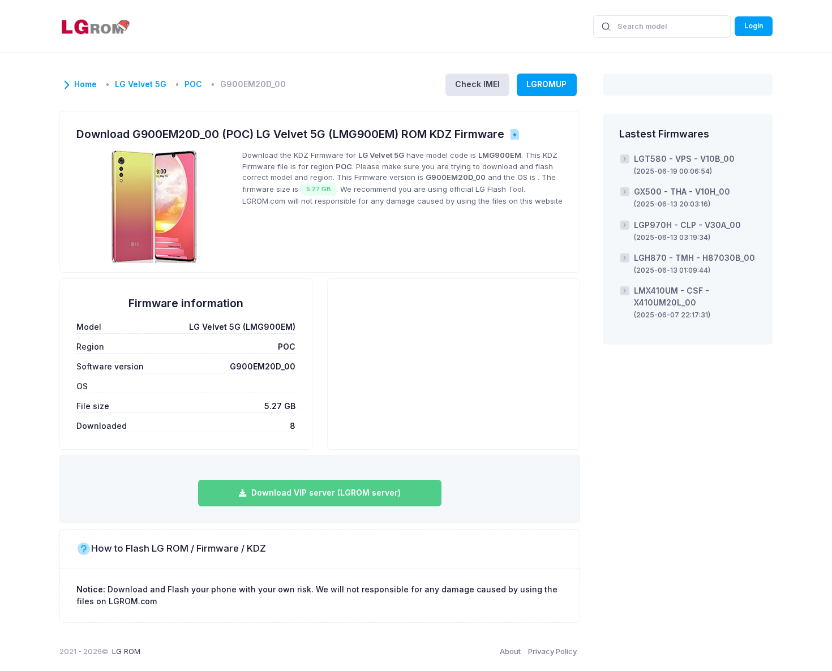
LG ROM (126, 651)
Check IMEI (477, 84)
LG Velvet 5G (140, 84)
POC (193, 84)
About (510, 651)
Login (753, 25)
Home (85, 84)
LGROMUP (546, 84)
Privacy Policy (552, 651)
